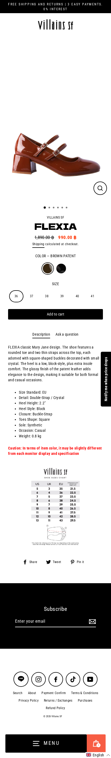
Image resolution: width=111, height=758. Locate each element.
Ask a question (67, 334)
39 (62, 296)
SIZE (55, 284)
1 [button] (45, 207)
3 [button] (54, 208)
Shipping (38, 244)
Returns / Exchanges (58, 700)
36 (16, 296)
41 (92, 296)
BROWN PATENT (47, 268)
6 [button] (67, 208)
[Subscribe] (91, 621)
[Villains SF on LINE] (21, 679)
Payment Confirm (53, 693)
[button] (98, 755)
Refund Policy (55, 708)
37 (31, 296)
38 (46, 296)
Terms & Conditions (84, 693)
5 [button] (62, 208)
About (32, 693)
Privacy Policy (29, 700)
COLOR (55, 256)
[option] (55, 119)
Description (41, 334)
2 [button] (49, 208)
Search (18, 693)
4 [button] (58, 208)
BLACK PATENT (61, 268)
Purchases (85, 700)
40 (77, 296)
